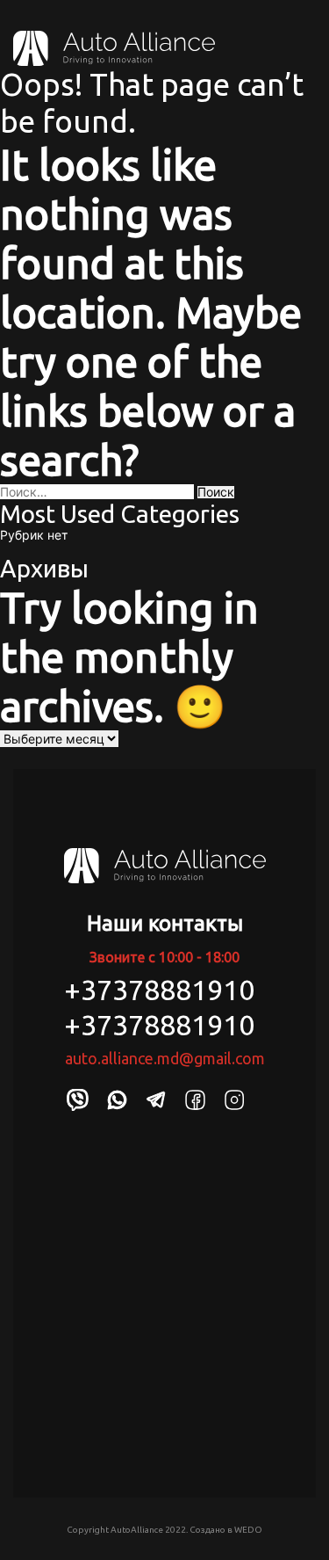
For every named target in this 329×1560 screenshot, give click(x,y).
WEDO (248, 1530)
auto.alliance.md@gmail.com (165, 1058)
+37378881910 (159, 989)
